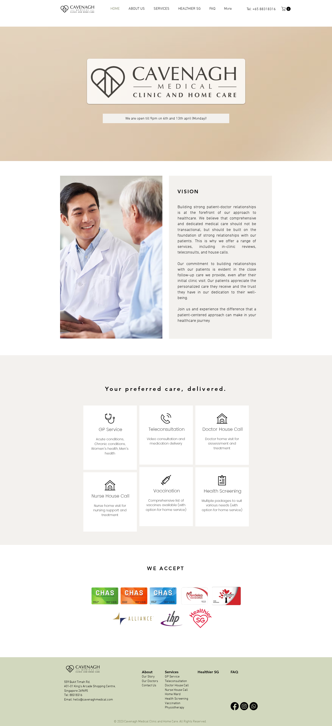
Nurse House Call (176, 690)
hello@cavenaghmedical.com (93, 700)
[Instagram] (244, 706)
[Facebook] (235, 706)
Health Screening (176, 699)
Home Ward (172, 694)
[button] (286, 9)
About (147, 672)
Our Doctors (150, 681)
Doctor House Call (177, 685)
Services (171, 672)
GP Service (172, 677)
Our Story (148, 677)
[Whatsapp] (254, 706)
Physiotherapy (175, 708)
